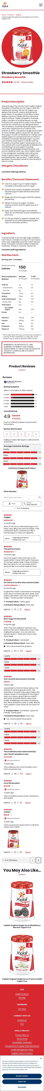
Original (18, 15)
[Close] (41, 1058)
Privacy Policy (22, 1035)
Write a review (27, 82)
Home (4, 15)
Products (10, 15)
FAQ (22, 1024)
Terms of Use (22, 1039)
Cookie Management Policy (22, 1049)
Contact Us (22, 1020)
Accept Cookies (22, 1076)
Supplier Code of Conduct (22, 1053)
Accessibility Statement (22, 1042)
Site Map (22, 997)
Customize (22, 1087)
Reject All (22, 1082)
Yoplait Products (22, 994)
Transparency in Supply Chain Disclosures (22, 1046)
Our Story (22, 1009)
